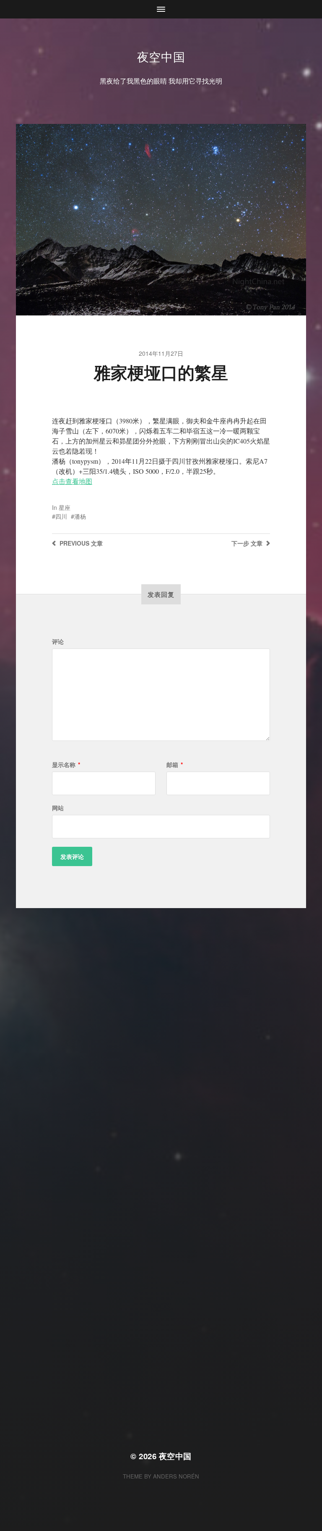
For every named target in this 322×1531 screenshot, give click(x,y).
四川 (61, 516)
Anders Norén (176, 1476)
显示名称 (66, 764)
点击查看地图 (72, 481)
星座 (64, 507)
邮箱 (174, 764)
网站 (58, 808)
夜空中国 (161, 56)
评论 (58, 641)
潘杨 (80, 516)
